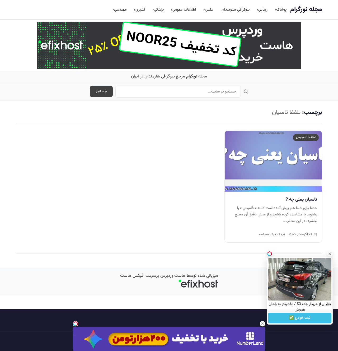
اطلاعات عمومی (184, 10)
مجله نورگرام (306, 9)
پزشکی (159, 10)
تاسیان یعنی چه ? (301, 199)
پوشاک (281, 10)
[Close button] (329, 253)
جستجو (101, 91)
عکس (209, 10)
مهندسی (120, 10)
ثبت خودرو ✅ (299, 318)
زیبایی (262, 10)
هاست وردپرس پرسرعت (165, 276)
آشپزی (140, 10)
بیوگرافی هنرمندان (236, 10)
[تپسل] (75, 323)
